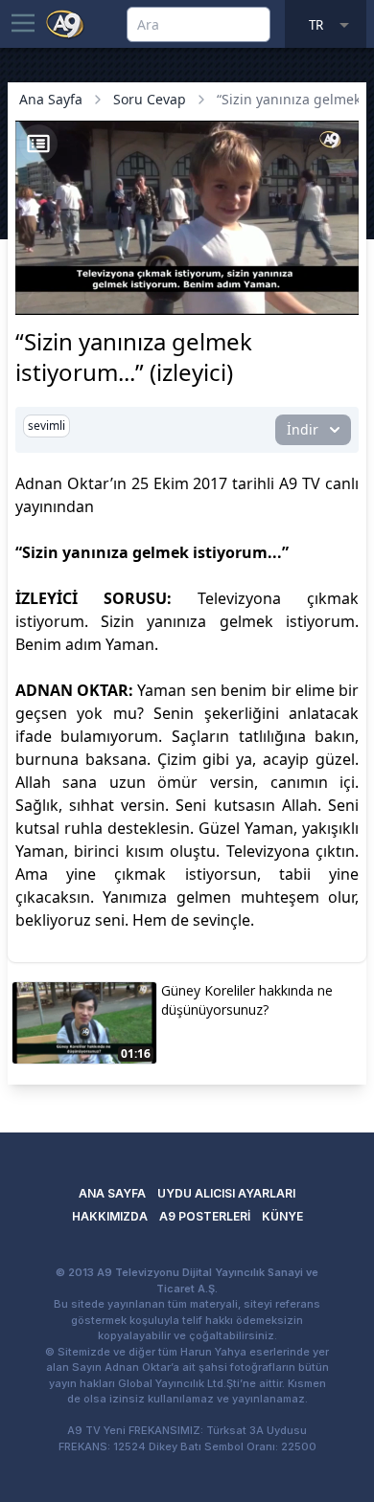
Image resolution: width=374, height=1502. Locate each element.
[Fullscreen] (341, 297)
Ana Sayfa (50, 99)
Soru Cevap (149, 99)
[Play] (32, 271)
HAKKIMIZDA (110, 1216)
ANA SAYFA (112, 1193)
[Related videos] (38, 143)
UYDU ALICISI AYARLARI (226, 1193)
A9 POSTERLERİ (204, 1216)
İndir (302, 429)
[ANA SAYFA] (65, 23)
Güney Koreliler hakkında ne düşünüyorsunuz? (247, 1000)
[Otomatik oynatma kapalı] (36, 297)
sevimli (46, 425)
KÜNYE (282, 1216)
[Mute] (65, 270)
